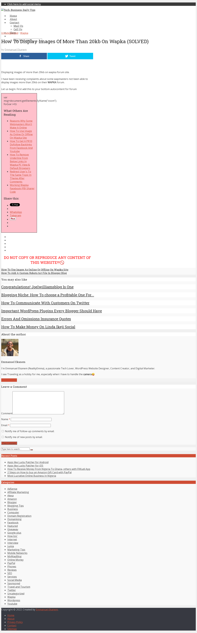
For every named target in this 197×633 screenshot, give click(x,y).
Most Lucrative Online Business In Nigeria (31, 475)
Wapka (24, 33)
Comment (6, 413)
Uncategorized (9, 33)
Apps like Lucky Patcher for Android (27, 462)
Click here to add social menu (24, 4)
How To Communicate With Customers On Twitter (45, 302)
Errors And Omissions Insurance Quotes (36, 318)
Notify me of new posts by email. (23, 437)
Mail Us (18, 25)
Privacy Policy (15, 622)
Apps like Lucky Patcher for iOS (25, 465)
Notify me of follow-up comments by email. (29, 431)
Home (10, 615)
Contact (11, 625)
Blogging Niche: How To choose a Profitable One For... (47, 294)
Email (5, 425)
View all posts (9, 380)
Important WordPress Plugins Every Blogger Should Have (51, 310)
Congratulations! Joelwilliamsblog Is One (37, 286)
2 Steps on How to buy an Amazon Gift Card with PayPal (39, 472)
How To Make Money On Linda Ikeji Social (38, 326)
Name (5, 419)
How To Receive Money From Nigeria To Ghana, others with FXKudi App (48, 469)
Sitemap (12, 629)
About (10, 618)
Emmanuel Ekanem (16, 49)
